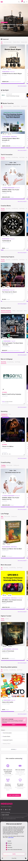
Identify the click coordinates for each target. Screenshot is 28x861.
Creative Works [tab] (16, 42)
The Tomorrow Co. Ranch (9, 292)
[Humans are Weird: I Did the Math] (13, 532)
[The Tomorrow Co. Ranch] (13, 275)
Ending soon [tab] (16, 465)
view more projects (22, 86)
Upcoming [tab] (8, 157)
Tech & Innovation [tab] (8, 42)
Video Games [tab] (20, 310)
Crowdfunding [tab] (15, 157)
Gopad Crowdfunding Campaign (11, 394)
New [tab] (10, 414)
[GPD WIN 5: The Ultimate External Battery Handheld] (13, 583)
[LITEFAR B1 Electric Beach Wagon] (13, 57)
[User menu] (24, 2)
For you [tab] (3, 157)
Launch (13, 724)
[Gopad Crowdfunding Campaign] (13, 377)
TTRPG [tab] (13, 310)
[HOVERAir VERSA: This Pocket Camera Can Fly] (13, 173)
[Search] (18, 2)
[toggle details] (24, 83)
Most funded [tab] (9, 465)
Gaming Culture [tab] (24, 42)
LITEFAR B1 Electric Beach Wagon (12, 73)
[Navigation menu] (26, 1)
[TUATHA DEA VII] (13, 224)
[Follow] (3, 389)
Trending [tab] (3, 465)
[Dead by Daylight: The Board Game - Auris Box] (13, 326)
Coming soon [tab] (4, 414)
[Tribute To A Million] (13, 430)
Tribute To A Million (7, 446)
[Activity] (21, 1)
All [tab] (1, 42)
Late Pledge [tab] (22, 157)
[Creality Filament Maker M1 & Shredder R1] (13, 122)
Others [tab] (25, 310)
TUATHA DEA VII (6, 241)
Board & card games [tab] (6, 310)
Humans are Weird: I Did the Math (12, 549)
